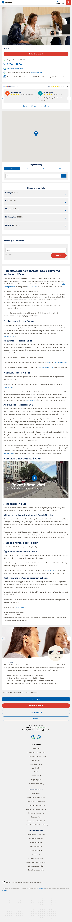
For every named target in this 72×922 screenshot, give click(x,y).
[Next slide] (69, 98)
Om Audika (36, 748)
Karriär (36, 772)
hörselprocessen (9, 453)
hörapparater (8, 387)
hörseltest (48, 362)
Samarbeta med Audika (36, 870)
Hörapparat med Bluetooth (36, 805)
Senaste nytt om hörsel (36, 858)
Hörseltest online (36, 764)
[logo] (7, 2)
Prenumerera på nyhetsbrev (36, 862)
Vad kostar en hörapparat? (36, 797)
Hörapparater (36, 793)
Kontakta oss (31, 400)
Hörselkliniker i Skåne (36, 838)
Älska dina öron (36, 768)
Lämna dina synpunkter (36, 866)
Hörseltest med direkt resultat (36, 756)
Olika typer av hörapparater (36, 801)
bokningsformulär (9, 336)
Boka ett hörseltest (36, 54)
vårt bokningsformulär (46, 367)
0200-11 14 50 (14, 64)
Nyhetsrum (36, 854)
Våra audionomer (36, 846)
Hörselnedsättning (36, 817)
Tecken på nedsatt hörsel (36, 821)
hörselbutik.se (49, 570)
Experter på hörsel (36, 830)
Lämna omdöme (43, 106)
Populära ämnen (36, 789)
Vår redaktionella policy (36, 784)
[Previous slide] (2, 98)
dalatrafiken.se (21, 607)
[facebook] (33, 737)
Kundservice (36, 760)
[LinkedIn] (39, 737)
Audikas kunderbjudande (36, 752)
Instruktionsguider (36, 842)
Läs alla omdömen (29, 106)
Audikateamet (36, 776)
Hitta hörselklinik (36, 712)
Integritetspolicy (36, 780)
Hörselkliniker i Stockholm (36, 834)
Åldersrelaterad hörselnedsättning (36, 825)
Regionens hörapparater (36, 813)
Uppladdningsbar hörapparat (36, 809)
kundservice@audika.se (15, 69)
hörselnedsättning (61, 362)
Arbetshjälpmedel (36, 850)
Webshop (36, 718)
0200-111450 (36, 699)
